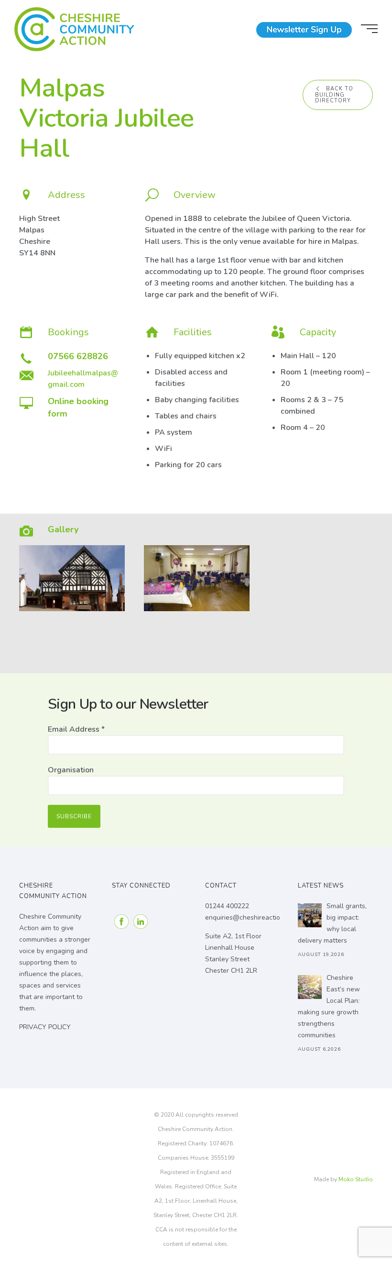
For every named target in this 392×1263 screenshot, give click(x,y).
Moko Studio (355, 1179)
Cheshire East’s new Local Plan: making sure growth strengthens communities (329, 1006)
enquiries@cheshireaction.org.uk (254, 917)
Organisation (71, 770)
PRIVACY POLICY (45, 1027)
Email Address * (76, 729)
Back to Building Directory (334, 94)
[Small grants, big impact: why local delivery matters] (310, 915)
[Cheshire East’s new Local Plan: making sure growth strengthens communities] (310, 987)
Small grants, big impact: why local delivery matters (332, 923)
